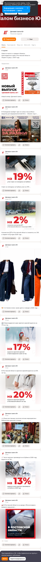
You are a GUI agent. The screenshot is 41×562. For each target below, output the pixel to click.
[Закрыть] (28, 8)
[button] (9, 39)
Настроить (23, 13)
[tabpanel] (20, 304)
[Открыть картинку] (17, 277)
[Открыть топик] (20, 97)
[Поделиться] (19, 100)
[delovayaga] (3, 68)
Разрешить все (11, 13)
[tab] (3, 45)
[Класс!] (3, 541)
